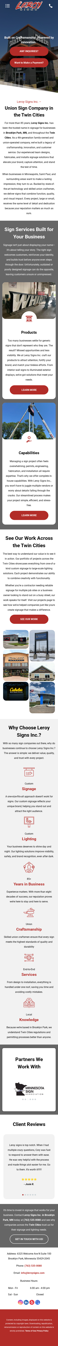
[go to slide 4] (30, 1099)
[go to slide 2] (25, 1099)
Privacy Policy (42, 1331)
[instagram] (20, 1303)
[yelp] (31, 1303)
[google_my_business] (37, 1303)
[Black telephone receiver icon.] (50, 7)
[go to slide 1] (23, 1099)
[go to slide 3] (27, 1099)
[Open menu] (7, 6)
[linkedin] (26, 1303)
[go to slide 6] (35, 1099)
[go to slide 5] (32, 1099)
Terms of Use (30, 1331)
